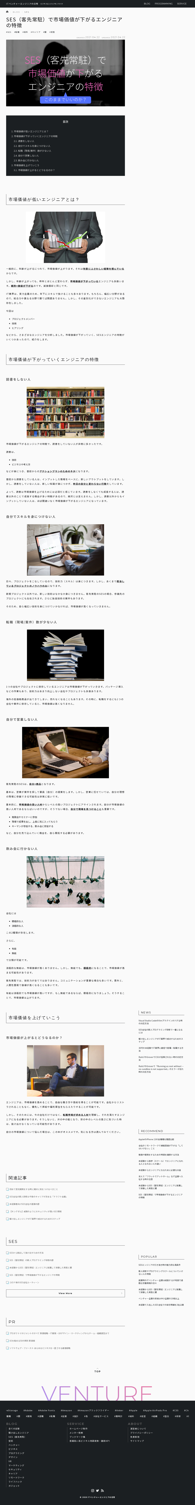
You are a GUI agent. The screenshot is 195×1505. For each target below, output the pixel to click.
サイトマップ (137, 1440)
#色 (71, 1416)
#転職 (17, 32)
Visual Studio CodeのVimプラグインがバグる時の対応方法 (160, 1022)
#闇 (45, 32)
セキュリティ (15, 1469)
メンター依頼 (76, 1432)
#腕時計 (104, 1416)
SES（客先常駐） (18, 1436)
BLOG (147, 3)
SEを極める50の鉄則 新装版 (22, 1340)
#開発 (14, 1416)
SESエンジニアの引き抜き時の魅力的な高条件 (160, 1264)
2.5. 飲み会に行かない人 (26, 160)
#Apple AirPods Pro (145, 1410)
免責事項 (134, 1436)
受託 (11, 1440)
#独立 (187, 1416)
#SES (8, 32)
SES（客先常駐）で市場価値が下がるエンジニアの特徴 (35, 1275)
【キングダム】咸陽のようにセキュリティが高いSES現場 (36, 1211)
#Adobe (18, 1410)
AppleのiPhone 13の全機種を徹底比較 (156, 1139)
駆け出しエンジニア (19, 1432)
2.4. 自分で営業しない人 (26, 155)
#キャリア (35, 32)
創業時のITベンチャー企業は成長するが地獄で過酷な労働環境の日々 (161, 1282)
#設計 (61, 1416)
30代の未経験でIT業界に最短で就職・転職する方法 (161, 1049)
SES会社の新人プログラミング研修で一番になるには (161, 1031)
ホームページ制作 (79, 1428)
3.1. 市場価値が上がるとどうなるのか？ (34, 170)
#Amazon (56, 1410)
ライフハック (15, 1481)
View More (65, 1293)
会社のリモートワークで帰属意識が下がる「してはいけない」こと (161, 1147)
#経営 (128, 1416)
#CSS (166, 1410)
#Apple (123, 1410)
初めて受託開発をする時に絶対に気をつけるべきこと (34, 1189)
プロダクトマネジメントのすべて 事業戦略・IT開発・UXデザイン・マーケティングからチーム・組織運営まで (59, 1333)
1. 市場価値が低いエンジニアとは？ (30, 131)
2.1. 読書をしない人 (24, 141)
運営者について (138, 1428)
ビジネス (13, 1448)
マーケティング (16, 1465)
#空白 (152, 1416)
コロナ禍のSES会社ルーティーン (24, 1282)
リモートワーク (16, 1477)
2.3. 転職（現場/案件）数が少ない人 (32, 150)
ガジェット (14, 1485)
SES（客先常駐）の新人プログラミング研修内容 (32, 1260)
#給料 (25, 32)
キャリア (13, 1473)
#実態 (52, 32)
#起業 (49, 1416)
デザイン (13, 1457)
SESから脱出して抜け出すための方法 (27, 1252)
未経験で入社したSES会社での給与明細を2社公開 (161, 1304)
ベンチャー (14, 1444)
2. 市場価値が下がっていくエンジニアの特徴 (34, 136)
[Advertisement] (65, 1150)
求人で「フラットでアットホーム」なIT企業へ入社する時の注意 (161, 1178)
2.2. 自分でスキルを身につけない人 (32, 146)
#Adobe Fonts (37, 1410)
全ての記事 (14, 1428)
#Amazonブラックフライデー (83, 1410)
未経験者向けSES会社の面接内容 (24, 1204)
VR (10, 1461)
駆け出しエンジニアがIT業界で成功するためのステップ (35, 1218)
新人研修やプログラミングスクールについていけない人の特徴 (161, 1272)
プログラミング (16, 1453)
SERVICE (182, 3)
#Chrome (180, 1410)
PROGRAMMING (164, 3)
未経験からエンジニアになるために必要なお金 (160, 1170)
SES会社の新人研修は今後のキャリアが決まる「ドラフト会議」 (39, 1196)
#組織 (140, 1416)
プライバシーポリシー (141, 1432)
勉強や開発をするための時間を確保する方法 (159, 1154)
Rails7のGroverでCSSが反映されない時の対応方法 (161, 1058)
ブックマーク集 (77, 1436)
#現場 (175, 1416)
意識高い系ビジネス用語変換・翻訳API (90, 1440)
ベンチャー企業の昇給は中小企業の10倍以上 (159, 1298)
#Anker (109, 1410)
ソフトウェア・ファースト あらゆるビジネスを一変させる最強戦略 (40, 1348)
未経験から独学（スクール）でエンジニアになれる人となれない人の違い (161, 1162)
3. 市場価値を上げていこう (25, 165)
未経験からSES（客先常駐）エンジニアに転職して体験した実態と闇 (41, 1267)
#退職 (26, 1416)
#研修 (163, 1416)
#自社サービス (86, 1416)
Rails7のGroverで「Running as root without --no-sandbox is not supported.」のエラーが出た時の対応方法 (161, 1069)
